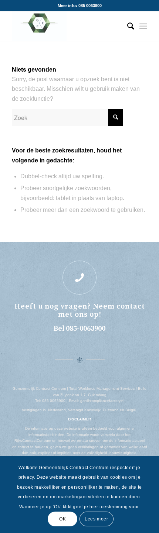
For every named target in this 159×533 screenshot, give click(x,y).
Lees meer (96, 519)
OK (62, 519)
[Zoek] (127, 26)
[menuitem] (127, 26)
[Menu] (143, 26)
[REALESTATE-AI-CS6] (66, 26)
